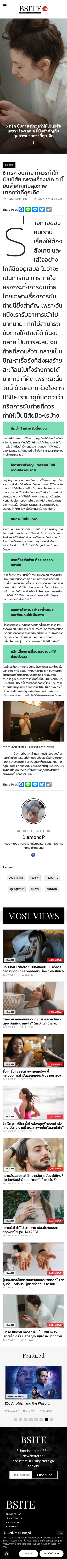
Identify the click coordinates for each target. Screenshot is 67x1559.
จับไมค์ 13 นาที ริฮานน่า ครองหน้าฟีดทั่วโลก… (33, 1405)
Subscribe (44, 1475)
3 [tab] (25, 1419)
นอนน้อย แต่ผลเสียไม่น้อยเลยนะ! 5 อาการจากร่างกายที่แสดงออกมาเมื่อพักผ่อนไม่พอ (33, 969)
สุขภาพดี (52, 888)
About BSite (12, 1522)
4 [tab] (31, 1419)
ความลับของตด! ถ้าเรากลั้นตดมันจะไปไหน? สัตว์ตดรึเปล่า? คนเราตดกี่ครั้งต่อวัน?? (33, 1178)
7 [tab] (46, 1419)
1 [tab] (15, 1419)
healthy (34, 877)
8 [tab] (51, 1419)
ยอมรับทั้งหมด (51, 1553)
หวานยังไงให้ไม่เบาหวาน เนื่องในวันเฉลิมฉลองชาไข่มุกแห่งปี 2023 (30, 1230)
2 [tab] (20, 1419)
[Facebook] (33, 854)
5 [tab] (36, 1419)
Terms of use (13, 1514)
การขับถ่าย (52, 877)
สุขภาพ (35, 888)
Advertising (13, 1526)
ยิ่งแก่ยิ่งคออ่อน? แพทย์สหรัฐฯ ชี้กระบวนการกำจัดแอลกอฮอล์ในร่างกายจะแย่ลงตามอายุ (32, 1075)
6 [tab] (41, 1419)
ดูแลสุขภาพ (17, 888)
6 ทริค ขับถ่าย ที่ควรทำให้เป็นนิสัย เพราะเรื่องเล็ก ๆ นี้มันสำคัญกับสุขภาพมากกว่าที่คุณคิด (32, 1336)
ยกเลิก (28, 1553)
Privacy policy (14, 1518)
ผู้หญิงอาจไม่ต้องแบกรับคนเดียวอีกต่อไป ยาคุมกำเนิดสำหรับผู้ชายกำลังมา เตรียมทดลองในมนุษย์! (33, 1284)
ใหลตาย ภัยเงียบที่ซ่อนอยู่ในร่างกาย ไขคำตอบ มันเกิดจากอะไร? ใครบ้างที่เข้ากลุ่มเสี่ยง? (32, 1023)
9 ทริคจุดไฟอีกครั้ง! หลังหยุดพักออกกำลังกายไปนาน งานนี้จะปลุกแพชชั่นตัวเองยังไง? (33, 1125)
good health (16, 877)
